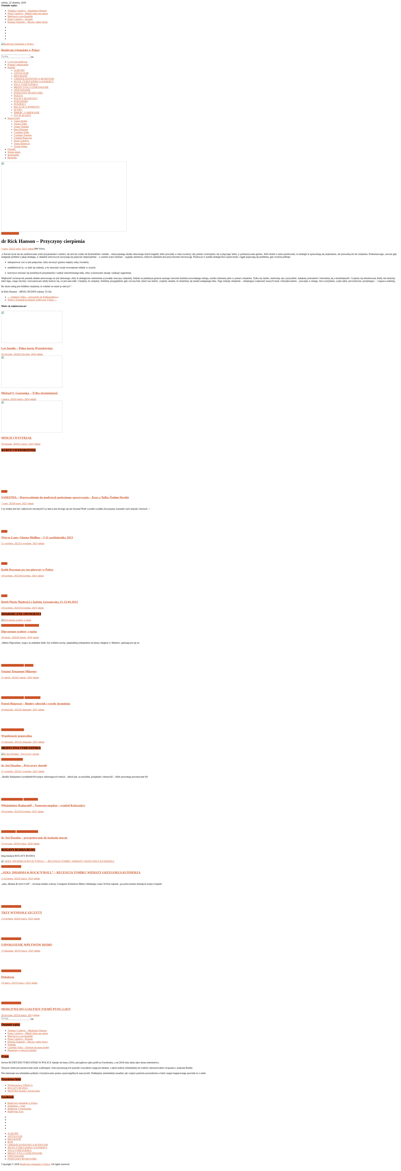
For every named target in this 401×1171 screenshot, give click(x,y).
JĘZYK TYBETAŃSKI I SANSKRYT (34, 81)
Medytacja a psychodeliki (20, 16)
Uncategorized (32, 625)
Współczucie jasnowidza (16, 735)
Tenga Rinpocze (22, 143)
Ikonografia (13, 155)
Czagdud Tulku (21, 132)
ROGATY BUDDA (18, 1088)
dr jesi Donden (8, 831)
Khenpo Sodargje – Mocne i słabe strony (28, 22)
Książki (11, 67)
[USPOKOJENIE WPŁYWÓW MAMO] (11, 933)
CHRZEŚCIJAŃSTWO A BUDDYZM (34, 78)
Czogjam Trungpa (23, 135)
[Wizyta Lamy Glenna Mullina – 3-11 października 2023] (11, 526)
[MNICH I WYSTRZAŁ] (31, 432)
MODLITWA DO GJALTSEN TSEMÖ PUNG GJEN (35, 1009)
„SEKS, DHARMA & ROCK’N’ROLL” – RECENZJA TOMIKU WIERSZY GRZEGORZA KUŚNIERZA (71, 872)
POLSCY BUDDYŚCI (25, 98)
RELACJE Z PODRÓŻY (27, 107)
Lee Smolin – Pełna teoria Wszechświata (27, 348)
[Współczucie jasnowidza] (11, 724)
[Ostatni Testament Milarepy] (11, 660)
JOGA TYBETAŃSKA (26, 84)
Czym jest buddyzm (17, 61)
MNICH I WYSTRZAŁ (16, 437)
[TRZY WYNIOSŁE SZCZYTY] (11, 901)
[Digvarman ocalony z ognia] (16, 620)
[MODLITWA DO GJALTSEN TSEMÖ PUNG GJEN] (11, 997)
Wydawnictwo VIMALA (20, 1085)
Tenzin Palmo (20, 146)
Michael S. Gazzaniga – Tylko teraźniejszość (29, 393)
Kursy (4, 491)
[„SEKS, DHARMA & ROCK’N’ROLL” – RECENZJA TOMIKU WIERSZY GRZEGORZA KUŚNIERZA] (57, 861)
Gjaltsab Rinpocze (23, 138)
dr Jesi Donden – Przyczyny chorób (24, 765)
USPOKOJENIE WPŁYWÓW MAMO (26, 944)
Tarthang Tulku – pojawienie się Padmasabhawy (33, 297)
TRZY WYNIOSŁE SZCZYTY (21, 912)
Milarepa (29, 665)
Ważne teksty (14, 152)
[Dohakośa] (11, 965)
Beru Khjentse (21, 129)
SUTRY (18, 109)
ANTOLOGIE (21, 73)
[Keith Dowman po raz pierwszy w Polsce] (11, 558)
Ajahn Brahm (20, 121)
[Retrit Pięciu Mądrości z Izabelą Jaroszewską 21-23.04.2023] (11, 590)
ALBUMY (19, 70)
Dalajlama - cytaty (17, 1106)
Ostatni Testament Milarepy (19, 671)
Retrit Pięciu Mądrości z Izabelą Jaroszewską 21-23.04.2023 (39, 602)
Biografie (12, 157)
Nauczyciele (14, 118)
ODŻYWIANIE (22, 90)
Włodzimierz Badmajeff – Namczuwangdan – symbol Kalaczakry (43, 805)
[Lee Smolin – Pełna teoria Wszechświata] (31, 342)
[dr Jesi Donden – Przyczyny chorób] (20, 754)
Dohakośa (7, 977)
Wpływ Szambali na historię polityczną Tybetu (32, 299)
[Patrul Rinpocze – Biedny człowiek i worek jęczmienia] (11, 692)
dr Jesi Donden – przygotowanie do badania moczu (34, 837)
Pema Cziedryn (21, 140)
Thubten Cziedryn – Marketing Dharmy (27, 10)
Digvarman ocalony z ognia (19, 631)
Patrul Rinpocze (32, 697)
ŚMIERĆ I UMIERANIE (26, 112)
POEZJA (18, 95)
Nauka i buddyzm (10, 233)
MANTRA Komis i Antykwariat (24, 1091)
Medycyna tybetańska (12, 759)
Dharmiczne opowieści (12, 625)
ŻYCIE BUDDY (22, 115)
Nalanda (12, 1044)
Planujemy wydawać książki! (22, 1050)
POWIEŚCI (20, 104)
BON (10, 1142)
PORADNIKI (21, 101)
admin (31, 248)
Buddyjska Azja (15, 1111)
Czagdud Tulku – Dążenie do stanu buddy (28, 1047)
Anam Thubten (21, 126)
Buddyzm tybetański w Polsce (20, 50)
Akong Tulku (20, 124)
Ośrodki (12, 149)
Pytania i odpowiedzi (18, 64)
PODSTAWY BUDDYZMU (28, 92)
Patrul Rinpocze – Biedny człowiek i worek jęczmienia (35, 703)
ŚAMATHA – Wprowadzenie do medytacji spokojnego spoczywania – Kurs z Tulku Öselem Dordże (65, 497)
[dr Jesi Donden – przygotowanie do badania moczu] (11, 826)
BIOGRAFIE (20, 76)
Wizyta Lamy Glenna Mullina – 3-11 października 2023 (37, 537)
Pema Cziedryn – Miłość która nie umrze (28, 13)
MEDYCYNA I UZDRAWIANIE (31, 87)
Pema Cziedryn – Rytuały (20, 19)
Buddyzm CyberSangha (19, 1108)
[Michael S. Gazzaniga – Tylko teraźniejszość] (31, 387)
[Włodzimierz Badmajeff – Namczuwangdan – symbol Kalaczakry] (11, 794)
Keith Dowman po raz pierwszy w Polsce (27, 569)
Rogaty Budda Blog (11, 866)
